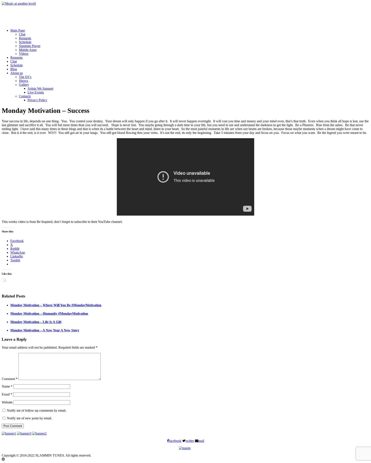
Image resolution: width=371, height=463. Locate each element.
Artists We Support (40, 88)
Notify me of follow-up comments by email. (36, 410)
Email (7, 394)
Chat (22, 34)
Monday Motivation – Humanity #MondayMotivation (49, 313)
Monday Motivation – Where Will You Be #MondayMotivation (55, 305)
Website (7, 402)
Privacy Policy (37, 100)
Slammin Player (29, 46)
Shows (23, 81)
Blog (13, 69)
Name (7, 386)
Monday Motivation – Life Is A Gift (35, 322)
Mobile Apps (27, 50)
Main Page (17, 30)
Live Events (35, 92)
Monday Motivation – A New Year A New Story (44, 330)
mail (201, 441)
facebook (175, 441)
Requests (25, 38)
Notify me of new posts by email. (29, 418)
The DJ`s (25, 77)
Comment (10, 379)
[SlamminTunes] (19, 3)
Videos (23, 53)
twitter (190, 441)
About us (16, 73)
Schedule (25, 42)
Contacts (25, 96)
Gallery (24, 84)
